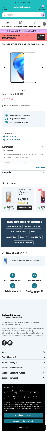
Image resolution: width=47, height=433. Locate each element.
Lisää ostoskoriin (24, 208)
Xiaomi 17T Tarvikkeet (32, 226)
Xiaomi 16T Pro (36, 237)
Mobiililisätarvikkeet (21, 26)
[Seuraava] (44, 24)
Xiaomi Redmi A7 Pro (14, 226)
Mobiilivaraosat (7, 26)
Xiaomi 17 (34, 232)
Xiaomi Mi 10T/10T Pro (16, 94)
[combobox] (23, 14)
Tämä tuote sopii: (10, 133)
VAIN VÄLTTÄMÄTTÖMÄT (23, 421)
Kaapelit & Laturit (35, 26)
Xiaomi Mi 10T (11, 136)
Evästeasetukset (23, 427)
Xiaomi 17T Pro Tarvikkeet (18, 232)
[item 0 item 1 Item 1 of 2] (23, 67)
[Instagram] (10, 342)
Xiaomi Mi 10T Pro (13, 139)
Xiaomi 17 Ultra (11, 237)
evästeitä (13, 393)
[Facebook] (4, 342)
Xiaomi (4, 94)
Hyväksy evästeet (23, 415)
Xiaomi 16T (23, 237)
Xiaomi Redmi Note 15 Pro (23, 242)
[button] (23, 147)
